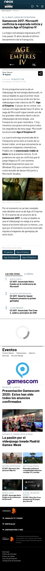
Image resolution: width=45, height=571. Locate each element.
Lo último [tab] (28, 273)
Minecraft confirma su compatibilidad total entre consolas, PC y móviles (32, 470)
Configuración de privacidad (11, 561)
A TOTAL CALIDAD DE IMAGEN (31, 494)
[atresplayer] (32, 6)
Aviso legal (5, 552)
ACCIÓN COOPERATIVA (11, 466)
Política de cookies (8, 556)
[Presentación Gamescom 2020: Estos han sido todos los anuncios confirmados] (22, 373)
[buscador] (37, 6)
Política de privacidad (9, 554)
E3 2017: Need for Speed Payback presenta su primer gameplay (23, 298)
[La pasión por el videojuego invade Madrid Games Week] (22, 420)
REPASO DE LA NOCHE (11, 387)
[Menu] (42, 6)
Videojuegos (21, 353)
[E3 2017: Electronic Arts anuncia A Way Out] (12, 458)
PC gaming (8, 252)
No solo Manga (17, 355)
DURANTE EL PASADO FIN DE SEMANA (17, 434)
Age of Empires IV (11, 257)
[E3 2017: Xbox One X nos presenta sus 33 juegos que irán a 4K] (33, 485)
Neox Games (6, 11)
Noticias (5, 355)
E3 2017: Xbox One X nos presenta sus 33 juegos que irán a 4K (32, 499)
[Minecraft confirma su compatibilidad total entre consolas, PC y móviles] (33, 458)
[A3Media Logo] (9, 513)
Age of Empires (23, 252)
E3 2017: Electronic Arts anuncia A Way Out (11, 469)
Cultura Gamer (8, 353)
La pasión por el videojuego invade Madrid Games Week (20, 441)
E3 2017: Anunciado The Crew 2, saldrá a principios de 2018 (23, 311)
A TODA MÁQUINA (16, 308)
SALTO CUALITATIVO (31, 466)
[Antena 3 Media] (8, 539)
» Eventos (15, 11)
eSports (32, 353)
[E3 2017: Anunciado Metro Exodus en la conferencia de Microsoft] (12, 485)
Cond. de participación (9, 558)
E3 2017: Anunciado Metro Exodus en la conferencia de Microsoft (23, 284)
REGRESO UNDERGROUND (20, 293)
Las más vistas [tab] (12, 273)
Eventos (9, 349)
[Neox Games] (11, 6)
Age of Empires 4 (29, 257)
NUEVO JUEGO (16, 279)
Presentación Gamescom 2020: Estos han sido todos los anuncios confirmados (20, 396)
